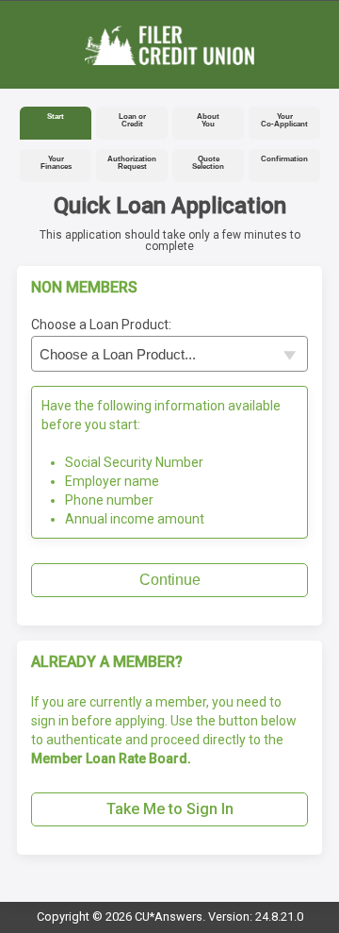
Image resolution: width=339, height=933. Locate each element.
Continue (170, 580)
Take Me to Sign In (170, 809)
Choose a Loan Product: (101, 324)
